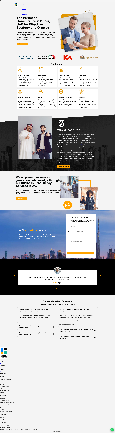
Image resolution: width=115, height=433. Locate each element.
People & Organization (66, 98)
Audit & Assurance (23, 75)
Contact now (81, 253)
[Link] (16, 5)
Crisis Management (24, 98)
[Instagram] (0, 371)
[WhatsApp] (112, 429)
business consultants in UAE (76, 144)
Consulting (82, 75)
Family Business (64, 75)
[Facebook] (0, 367)
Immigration (42, 75)
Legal (40, 98)
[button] (14, 276)
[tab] (37, 310)
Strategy (81, 98)
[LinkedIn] (0, 363)
